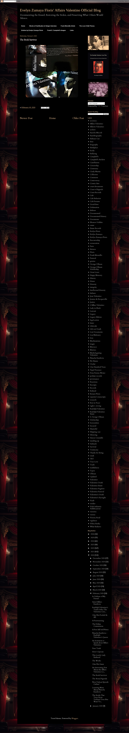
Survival (93, 447)
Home (23, 26)
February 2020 (98, 593)
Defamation (94, 207)
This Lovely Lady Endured (98, 656)
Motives (93, 350)
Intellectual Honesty (97, 290)
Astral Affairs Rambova (97, 603)
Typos (92, 471)
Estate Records (95, 228)
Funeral (93, 258)
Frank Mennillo (96, 255)
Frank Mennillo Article (68, 26)
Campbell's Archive (97, 159)
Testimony (94, 450)
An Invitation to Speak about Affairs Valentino (100, 642)
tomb (92, 456)
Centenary (94, 168)
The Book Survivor (99, 675)
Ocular (92, 364)
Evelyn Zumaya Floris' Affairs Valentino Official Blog (60, 10)
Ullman (93, 473)
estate (92, 225)
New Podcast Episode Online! (100, 683)
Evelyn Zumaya (96, 234)
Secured (93, 426)
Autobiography (96, 135)
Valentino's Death (97, 494)
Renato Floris (95, 394)
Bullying (93, 153)
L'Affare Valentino (97, 305)
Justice (92, 302)
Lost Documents (96, 332)
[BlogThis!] (43, 108)
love (91, 338)
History (93, 278)
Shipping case (95, 432)
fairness (93, 249)
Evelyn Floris (95, 231)
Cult (91, 195)
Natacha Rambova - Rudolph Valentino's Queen (100, 635)
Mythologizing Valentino (96, 354)
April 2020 (97, 586)
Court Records (95, 192)
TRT (92, 459)
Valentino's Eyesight (98, 497)
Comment (94, 177)
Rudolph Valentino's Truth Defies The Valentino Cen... (100, 609)
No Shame (94, 361)
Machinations (95, 341)
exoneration (94, 243)
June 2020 (97, 579)
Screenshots (94, 423)
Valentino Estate (96, 485)
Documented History (98, 216)
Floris (92, 252)
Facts (92, 246)
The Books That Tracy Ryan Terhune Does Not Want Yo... (100, 698)
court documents (96, 186)
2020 (93, 555)
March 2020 (97, 590)
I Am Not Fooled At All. (99, 616)
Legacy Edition (96, 317)
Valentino (94, 479)
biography (94, 144)
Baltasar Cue (95, 138)
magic (92, 344)
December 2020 (99, 558)
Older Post (78, 118)
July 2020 (96, 576)
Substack (93, 444)
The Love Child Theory (87, 26)
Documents (94, 219)
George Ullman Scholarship (96, 268)
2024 (93, 541)
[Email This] (42, 108)
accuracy (93, 121)
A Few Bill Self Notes (100, 629)
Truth (92, 465)
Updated (93, 476)
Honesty (93, 284)
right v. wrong (95, 406)
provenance (94, 379)
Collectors (94, 174)
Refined (93, 391)
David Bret (94, 204)
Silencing (93, 435)
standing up (94, 441)
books (92, 150)
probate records (96, 376)
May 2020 (96, 583)
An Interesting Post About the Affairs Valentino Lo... (99, 669)
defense (93, 210)
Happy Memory (96, 275)
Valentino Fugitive (97, 488)
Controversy (95, 180)
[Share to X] (45, 108)
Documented (95, 213)
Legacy (93, 314)
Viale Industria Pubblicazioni (95, 507)
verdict (92, 503)
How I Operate (98, 652)
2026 (93, 534)
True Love (94, 462)
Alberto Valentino (97, 127)
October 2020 (98, 565)
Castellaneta (94, 162)
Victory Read (95, 517)
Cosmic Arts (94, 183)
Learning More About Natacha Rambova (98, 689)
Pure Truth (96, 648)
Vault (92, 500)
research (93, 400)
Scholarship (94, 420)
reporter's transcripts (98, 397)
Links (72, 30)
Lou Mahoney (95, 335)
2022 (93, 548)
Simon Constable (96, 438)
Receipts (93, 385)
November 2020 (99, 562)
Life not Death (95, 329)
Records (93, 388)
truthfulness (94, 468)
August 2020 (98, 572)
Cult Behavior (95, 198)
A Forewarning (98, 620)
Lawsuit (93, 311)
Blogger (75, 718)
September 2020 (99, 569)
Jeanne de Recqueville (98, 299)
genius (92, 261)
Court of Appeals (96, 189)
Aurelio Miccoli (96, 132)
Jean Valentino (95, 296)
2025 (93, 537)
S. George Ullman (97, 417)
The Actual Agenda (99, 678)
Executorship (95, 240)
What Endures (95, 526)
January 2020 (98, 706)
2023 (93, 544)
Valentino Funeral (97, 491)
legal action (94, 320)
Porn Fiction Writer (97, 373)
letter (92, 323)
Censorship (94, 165)
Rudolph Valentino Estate (97, 413)
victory (92, 514)
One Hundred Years (98, 367)
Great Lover (94, 272)
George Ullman (96, 264)
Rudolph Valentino (97, 409)
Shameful (93, 429)
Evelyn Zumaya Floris (98, 237)
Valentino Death (96, 482)
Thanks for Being (96, 453)
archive (93, 129)
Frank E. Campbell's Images (56, 30)
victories (93, 511)
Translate (104, 106)
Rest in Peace (95, 403)
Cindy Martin (95, 171)
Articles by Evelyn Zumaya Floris (32, 30)
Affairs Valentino (96, 124)
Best (91, 141)
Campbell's (94, 156)
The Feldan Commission (97, 625)
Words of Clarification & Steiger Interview (43, 26)
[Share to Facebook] (47, 108)
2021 (93, 551)
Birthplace (94, 147)
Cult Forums (95, 201)
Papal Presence (95, 370)
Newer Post (26, 118)
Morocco (93, 347)
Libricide (93, 326)
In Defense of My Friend (98, 597)
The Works (96, 661)
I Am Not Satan (98, 664)
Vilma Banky (95, 523)
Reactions (93, 382)
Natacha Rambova (97, 358)
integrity (93, 287)
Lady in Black (95, 308)
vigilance (93, 520)
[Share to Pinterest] (48, 108)
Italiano (93, 293)
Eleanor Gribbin (96, 222)
